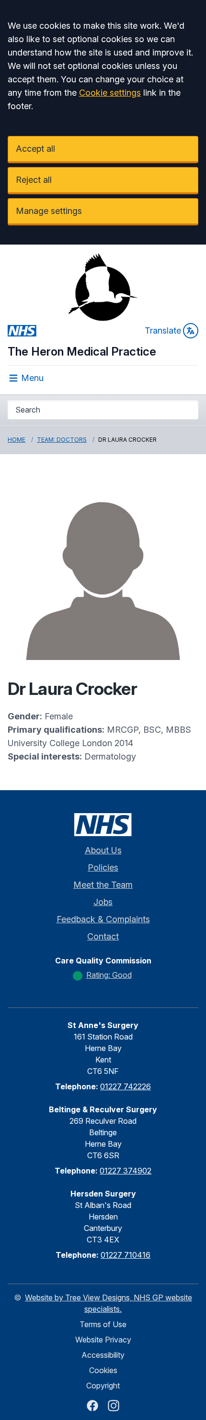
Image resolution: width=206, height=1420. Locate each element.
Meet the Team (103, 885)
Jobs (103, 902)
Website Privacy (103, 1339)
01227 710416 (125, 1255)
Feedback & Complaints (103, 919)
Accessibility (103, 1355)
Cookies (103, 1370)
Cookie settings (110, 93)
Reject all (34, 180)
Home (16, 439)
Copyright (103, 1385)
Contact (103, 936)
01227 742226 (125, 1086)
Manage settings (49, 211)
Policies (103, 867)
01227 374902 (125, 1170)
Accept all (35, 149)
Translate (163, 330)
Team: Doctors (62, 439)
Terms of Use (103, 1324)
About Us (103, 850)
